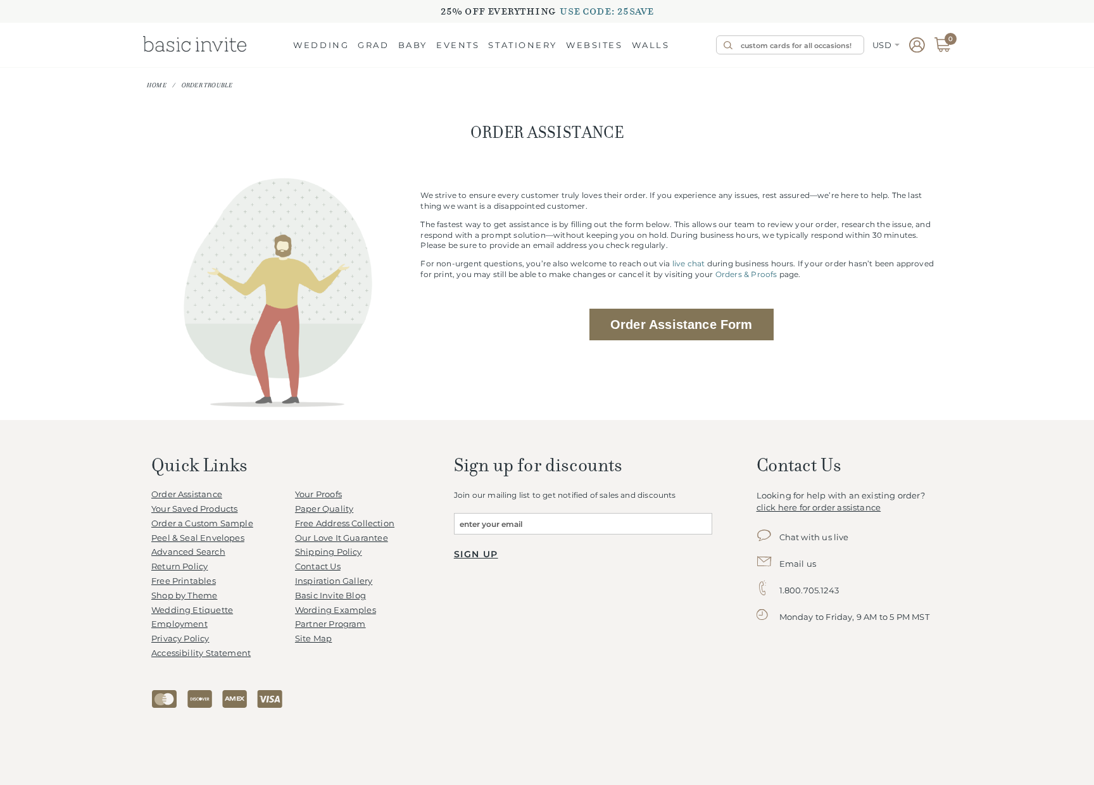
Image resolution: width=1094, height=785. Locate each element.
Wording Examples (335, 610)
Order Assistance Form (681, 324)
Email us (797, 564)
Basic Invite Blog (330, 595)
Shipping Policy (328, 552)
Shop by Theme (184, 595)
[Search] (727, 45)
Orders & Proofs (746, 274)
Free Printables (183, 581)
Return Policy (179, 566)
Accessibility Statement (201, 653)
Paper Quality (324, 509)
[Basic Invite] (194, 45)
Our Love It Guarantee (341, 538)
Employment (179, 624)
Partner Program (330, 624)
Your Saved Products (194, 509)
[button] (321, 46)
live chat (688, 263)
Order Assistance (186, 494)
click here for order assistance (819, 507)
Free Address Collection (344, 523)
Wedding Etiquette (192, 610)
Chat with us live (814, 537)
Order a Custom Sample (202, 523)
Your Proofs (318, 494)
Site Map (313, 638)
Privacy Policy (180, 638)
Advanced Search (188, 552)
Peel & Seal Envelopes (197, 538)
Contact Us (318, 566)
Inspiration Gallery (333, 581)
